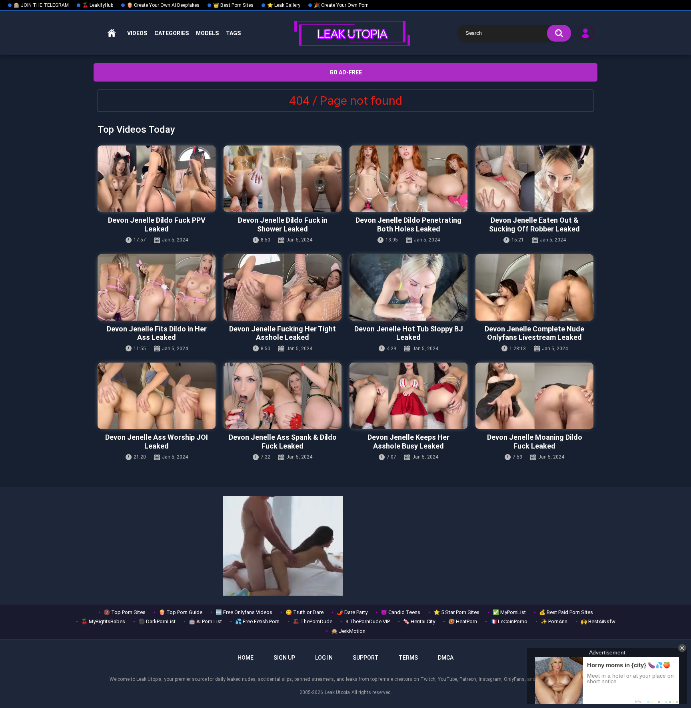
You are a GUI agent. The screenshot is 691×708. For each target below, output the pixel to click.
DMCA (445, 657)
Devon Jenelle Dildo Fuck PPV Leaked (157, 224)
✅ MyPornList (509, 612)
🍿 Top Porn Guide (180, 612)
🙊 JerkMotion (348, 631)
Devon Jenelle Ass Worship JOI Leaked (156, 441)
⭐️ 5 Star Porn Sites (456, 612)
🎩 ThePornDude (312, 621)
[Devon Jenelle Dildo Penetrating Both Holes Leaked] (408, 179)
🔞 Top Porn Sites (125, 612)
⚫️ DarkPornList (157, 621)
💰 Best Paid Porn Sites (566, 612)
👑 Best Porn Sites (233, 5)
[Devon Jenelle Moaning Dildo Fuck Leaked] (534, 396)
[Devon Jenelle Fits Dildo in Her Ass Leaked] (157, 287)
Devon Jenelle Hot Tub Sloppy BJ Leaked (408, 333)
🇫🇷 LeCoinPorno (508, 621)
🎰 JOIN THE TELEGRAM (41, 5)
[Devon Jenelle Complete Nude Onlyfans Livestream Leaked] (534, 287)
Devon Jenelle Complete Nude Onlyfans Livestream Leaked (534, 333)
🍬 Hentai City (419, 621)
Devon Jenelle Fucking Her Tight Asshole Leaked (282, 333)
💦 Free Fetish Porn (257, 621)
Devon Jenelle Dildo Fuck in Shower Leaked (283, 224)
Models (207, 33)
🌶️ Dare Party (352, 612)
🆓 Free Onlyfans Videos (244, 612)
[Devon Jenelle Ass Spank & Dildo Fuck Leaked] (283, 396)
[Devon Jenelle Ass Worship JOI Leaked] (157, 396)
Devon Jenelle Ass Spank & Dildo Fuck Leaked (283, 441)
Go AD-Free (346, 72)
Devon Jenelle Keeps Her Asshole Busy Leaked (408, 441)
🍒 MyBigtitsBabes (103, 621)
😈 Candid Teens (400, 612)
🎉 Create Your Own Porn (341, 5)
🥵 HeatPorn (462, 621)
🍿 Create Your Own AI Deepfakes (163, 5)
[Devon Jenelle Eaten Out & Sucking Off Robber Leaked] (534, 179)
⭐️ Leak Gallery (283, 5)
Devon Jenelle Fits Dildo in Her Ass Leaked (157, 333)
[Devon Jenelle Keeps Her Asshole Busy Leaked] (408, 396)
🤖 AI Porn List (205, 621)
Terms (408, 657)
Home (112, 33)
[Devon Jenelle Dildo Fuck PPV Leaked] (157, 179)
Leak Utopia (337, 692)
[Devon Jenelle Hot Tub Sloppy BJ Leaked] (408, 287)
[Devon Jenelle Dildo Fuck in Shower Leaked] (283, 179)
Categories (171, 33)
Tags (233, 33)
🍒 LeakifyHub (97, 5)
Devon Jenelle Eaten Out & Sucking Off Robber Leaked (534, 224)
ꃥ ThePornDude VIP (368, 621)
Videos (137, 33)
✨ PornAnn (554, 621)
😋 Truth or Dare (305, 612)
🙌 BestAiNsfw (598, 621)
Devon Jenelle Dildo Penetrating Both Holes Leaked (408, 224)
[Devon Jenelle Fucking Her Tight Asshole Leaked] (283, 287)
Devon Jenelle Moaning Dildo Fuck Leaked (534, 441)
